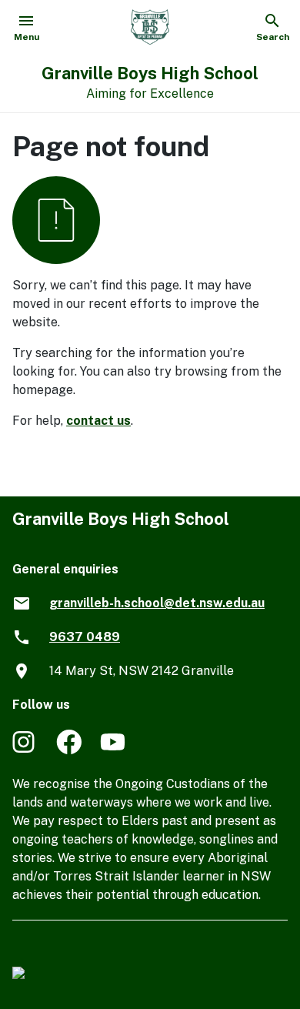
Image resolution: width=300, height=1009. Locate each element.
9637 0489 (84, 637)
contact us (98, 420)
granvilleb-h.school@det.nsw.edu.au (157, 603)
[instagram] (25, 750)
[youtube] (112, 750)
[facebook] (69, 750)
